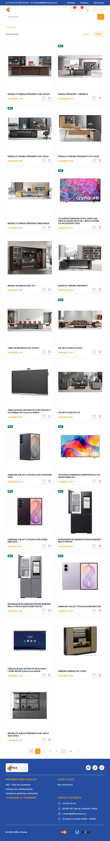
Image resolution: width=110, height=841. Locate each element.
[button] (72, 9)
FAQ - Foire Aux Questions (18, 784)
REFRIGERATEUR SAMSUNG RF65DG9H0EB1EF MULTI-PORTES (79, 540)
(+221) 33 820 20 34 (18, 2)
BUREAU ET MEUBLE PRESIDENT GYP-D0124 (78, 156)
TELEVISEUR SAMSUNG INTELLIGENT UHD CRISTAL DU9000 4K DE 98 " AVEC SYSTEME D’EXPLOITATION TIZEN (78, 221)
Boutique (11, 27)
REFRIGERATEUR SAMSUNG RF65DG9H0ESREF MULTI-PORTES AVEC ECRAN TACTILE (29, 605)
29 (70, 751)
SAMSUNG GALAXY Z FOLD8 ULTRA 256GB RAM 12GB (27, 540)
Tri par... (86, 34)
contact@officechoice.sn (45, 2)
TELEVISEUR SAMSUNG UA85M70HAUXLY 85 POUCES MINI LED (79, 475)
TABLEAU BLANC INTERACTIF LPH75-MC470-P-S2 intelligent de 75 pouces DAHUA (30, 411)
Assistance (99, 2)
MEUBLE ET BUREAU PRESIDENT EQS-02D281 (29, 94)
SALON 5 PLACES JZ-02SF (70, 348)
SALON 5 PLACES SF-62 (69, 412)
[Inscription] (87, 9)
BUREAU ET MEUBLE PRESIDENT (73, 285)
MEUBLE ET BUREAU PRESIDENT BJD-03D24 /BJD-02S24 (28, 734)
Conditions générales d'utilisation (22, 793)
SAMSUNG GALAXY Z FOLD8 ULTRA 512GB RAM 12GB (30, 475)
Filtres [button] (99, 34)
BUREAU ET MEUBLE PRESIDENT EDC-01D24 (28, 156)
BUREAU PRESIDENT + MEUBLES (73, 94)
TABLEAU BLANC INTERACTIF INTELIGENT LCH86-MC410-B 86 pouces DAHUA (27, 669)
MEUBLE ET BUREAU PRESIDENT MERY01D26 (28, 223)
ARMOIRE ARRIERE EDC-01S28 (72, 671)
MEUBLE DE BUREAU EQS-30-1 (22, 285)
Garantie (71, 2)
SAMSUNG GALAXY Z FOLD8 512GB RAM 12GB (79, 606)
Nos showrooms (65, 784)
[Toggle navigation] (101, 9)
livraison (84, 2)
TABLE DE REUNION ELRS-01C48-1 (23, 348)
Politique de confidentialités (19, 789)
